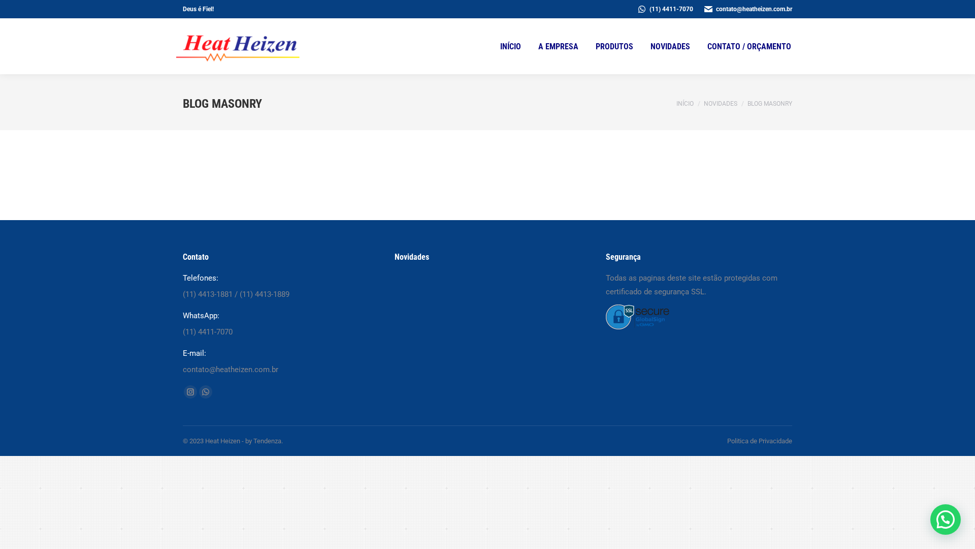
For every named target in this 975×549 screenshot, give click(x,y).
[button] (945, 519)
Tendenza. (268, 441)
